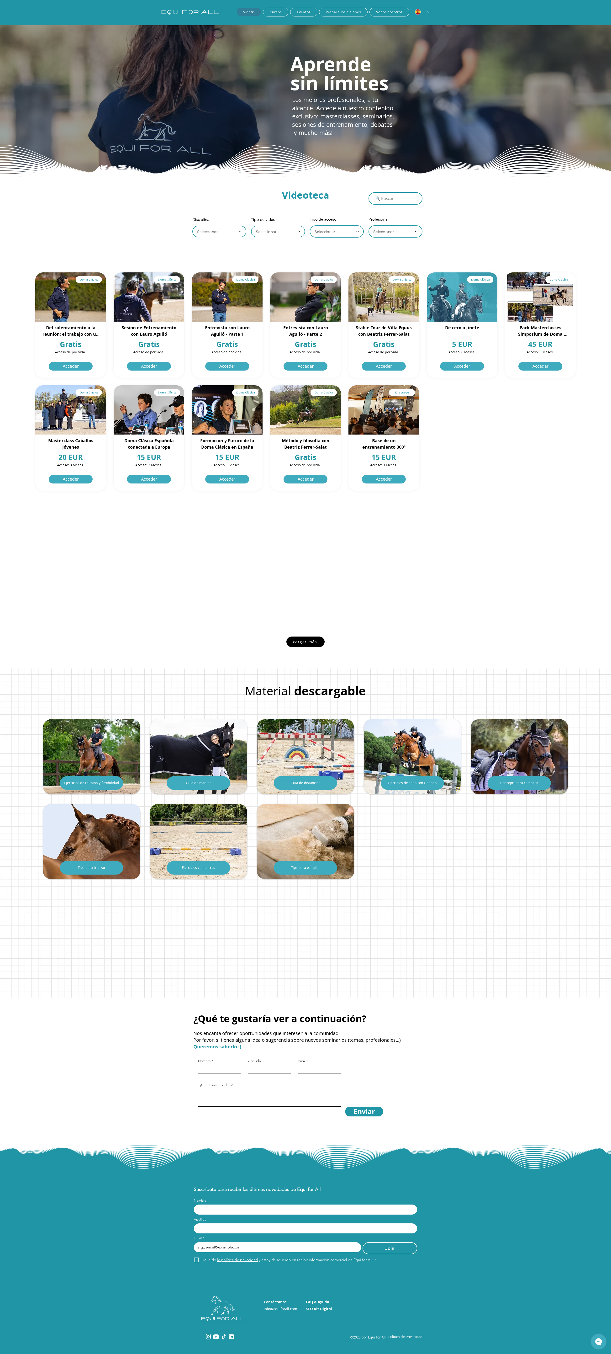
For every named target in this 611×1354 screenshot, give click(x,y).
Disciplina (200, 219)
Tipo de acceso (323, 219)
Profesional (379, 219)
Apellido (254, 1060)
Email (302, 1060)
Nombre (204, 1060)
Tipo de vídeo (263, 219)
